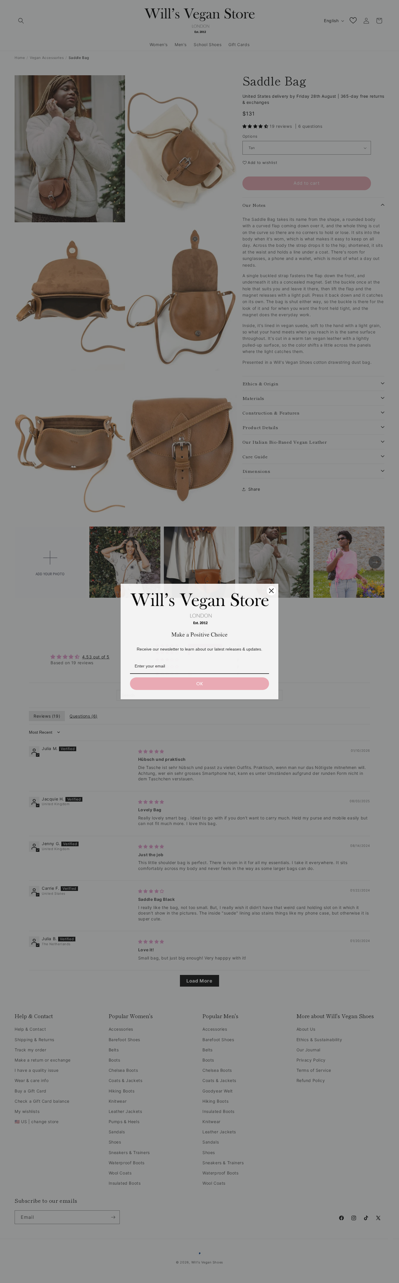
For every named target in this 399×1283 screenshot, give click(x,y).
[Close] (271, 591)
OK (199, 683)
